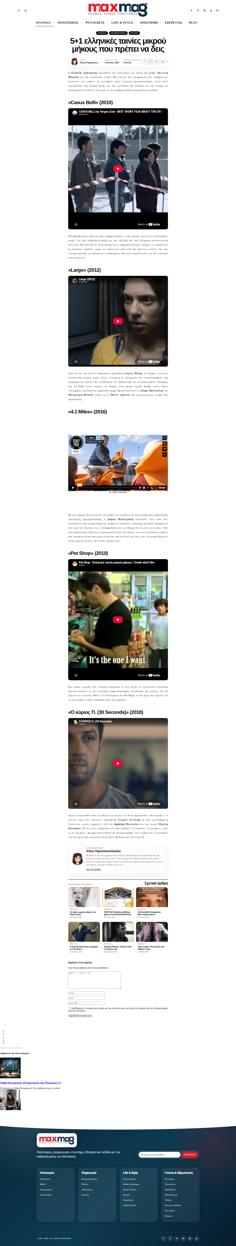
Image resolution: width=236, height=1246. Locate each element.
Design (126, 1195)
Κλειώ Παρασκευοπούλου (103, 851)
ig (183, 1239)
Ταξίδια (168, 1200)
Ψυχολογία (128, 1200)
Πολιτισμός (45, 1179)
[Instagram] (204, 10)
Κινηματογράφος (118, 33)
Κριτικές (134, 33)
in (156, 62)
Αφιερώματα (46, 1189)
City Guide (170, 1211)
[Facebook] (191, 10)
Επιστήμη (169, 1179)
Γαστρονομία (129, 1179)
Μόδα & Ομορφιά (131, 1184)
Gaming (85, 1195)
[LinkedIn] (211, 10)
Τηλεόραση (87, 1189)
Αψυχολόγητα (129, 1205)
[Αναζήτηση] (18, 10)
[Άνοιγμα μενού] (25, 10)
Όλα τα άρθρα (93, 869)
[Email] (217, 10)
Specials (102, 33)
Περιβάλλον (170, 1189)
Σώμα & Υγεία (129, 1189)
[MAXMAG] (118, 9)
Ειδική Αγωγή (171, 1195)
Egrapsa (168, 1216)
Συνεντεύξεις (46, 1195)
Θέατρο (85, 1184)
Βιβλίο (43, 1184)
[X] (198, 10)
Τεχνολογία (170, 1184)
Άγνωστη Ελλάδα (173, 1205)
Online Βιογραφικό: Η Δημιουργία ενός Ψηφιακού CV (30, 1082)
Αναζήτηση (190, 1155)
